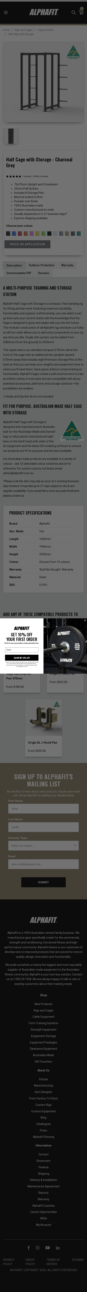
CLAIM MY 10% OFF (22, 657)
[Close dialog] (85, 620)
